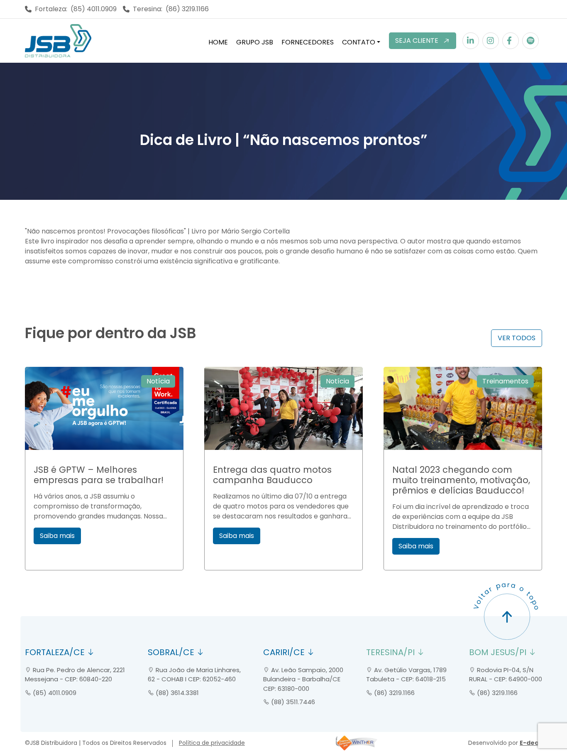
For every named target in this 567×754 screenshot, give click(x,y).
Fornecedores (307, 42)
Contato (358, 42)
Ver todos (516, 338)
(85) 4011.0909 (94, 9)
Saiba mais (57, 535)
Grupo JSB (254, 42)
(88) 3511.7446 (293, 702)
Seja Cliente (416, 40)
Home (218, 42)
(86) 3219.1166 (187, 9)
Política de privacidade (212, 743)
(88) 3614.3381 (177, 692)
